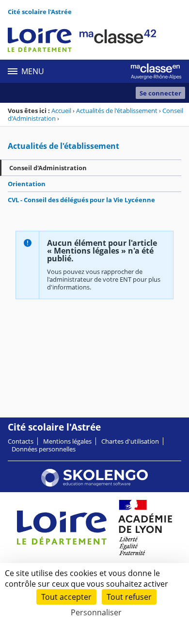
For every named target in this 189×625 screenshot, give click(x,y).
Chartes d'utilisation (130, 441)
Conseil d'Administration (48, 167)
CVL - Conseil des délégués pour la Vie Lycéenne (81, 199)
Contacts (20, 441)
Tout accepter (66, 597)
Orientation (27, 183)
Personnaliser (96, 612)
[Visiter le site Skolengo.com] (94, 484)
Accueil (61, 110)
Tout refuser (129, 597)
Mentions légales (67, 441)
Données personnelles (44, 449)
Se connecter (160, 93)
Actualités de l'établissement (117, 110)
